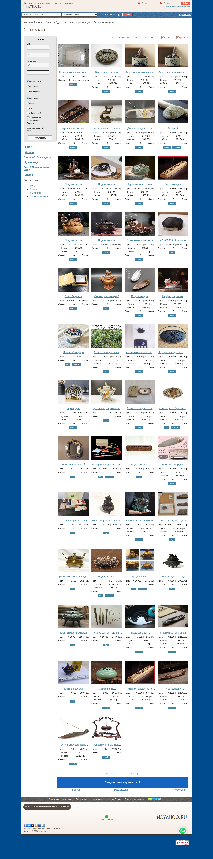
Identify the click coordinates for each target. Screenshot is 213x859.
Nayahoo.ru (33, 6)
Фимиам (29, 152)
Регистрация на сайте (135, 799)
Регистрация (171, 6)
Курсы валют (185, 15)
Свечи (33, 189)
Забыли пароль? (183, 6)
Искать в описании (108, 15)
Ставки (135, 37)
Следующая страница (122, 782)
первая (76, 789)
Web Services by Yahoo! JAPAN (182, 842)
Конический (29, 157)
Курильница (31, 162)
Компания (69, 3)
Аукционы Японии (113, 799)
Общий (27, 167)
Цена (113, 37)
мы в (106, 819)
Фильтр (40, 39)
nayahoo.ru (43, 831)
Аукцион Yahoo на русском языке (155, 817)
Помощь (32, 3)
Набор (28, 146)
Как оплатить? (44, 3)
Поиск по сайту (82, 799)
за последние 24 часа (35, 129)
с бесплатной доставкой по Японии (34, 120)
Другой (47, 157)
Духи (32, 186)
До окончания (147, 37)
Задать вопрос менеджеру (60, 799)
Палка (40, 157)
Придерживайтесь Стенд (37, 168)
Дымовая (35, 193)
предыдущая (120, 789)
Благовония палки (40, 196)
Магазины (97, 799)
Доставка (58, 3)
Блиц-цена (124, 37)
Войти (185, 3)
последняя (180, 789)
